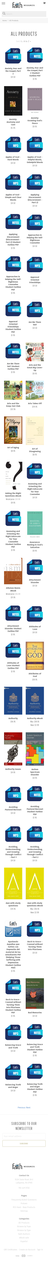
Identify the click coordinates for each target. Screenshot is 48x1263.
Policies (24, 1203)
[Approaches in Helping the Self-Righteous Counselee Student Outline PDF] (13, 264)
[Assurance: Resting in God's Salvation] (34, 524)
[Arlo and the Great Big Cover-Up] (34, 351)
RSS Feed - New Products (24, 1207)
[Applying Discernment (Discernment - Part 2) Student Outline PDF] (13, 222)
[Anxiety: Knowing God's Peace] (34, 100)
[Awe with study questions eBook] (34, 883)
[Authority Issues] (13, 749)
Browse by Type (24, 1230)
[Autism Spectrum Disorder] (34, 749)
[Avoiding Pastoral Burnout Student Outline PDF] (34, 794)
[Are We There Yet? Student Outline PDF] (13, 351)
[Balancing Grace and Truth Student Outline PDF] (34, 1032)
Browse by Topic (24, 1226)
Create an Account (27, 1249)
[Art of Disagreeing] (34, 430)
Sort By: (19, 41)
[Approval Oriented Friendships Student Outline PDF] (13, 309)
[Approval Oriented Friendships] (34, 264)
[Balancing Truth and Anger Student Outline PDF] (34, 1072)
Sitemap (24, 1211)
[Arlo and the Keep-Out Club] (13, 390)
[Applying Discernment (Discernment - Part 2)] (34, 182)
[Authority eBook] (34, 701)
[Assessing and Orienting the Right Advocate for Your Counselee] (34, 471)
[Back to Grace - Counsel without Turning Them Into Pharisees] (34, 928)
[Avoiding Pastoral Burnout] (13, 794)
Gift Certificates (10, 1249)
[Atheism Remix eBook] (13, 571)
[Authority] (13, 701)
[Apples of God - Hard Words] (13, 144)
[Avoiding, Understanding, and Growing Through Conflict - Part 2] (34, 834)
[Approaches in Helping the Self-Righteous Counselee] (34, 222)
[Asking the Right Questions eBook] (13, 476)
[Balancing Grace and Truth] (13, 1032)
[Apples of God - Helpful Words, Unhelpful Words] (34, 144)
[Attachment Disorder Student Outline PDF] (13, 613)
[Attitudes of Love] (34, 613)
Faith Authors (24, 1234)
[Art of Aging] (13, 430)
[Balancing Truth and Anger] (13, 1072)
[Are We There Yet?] (34, 309)
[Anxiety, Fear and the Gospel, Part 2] (13, 55)
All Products (24, 1223)
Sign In (40, 1249)
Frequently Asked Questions (24, 1200)
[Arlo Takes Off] (34, 390)
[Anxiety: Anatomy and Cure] (13, 101)
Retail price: (10, 499)
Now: (33, 725)
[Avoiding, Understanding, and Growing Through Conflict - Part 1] (13, 834)
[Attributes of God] (34, 655)
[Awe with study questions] (13, 883)
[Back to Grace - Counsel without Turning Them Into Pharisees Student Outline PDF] (13, 987)
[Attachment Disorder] (34, 567)
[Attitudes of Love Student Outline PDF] (13, 650)
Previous (21, 1107)
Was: (32, 721)
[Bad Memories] (34, 993)
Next (28, 1107)
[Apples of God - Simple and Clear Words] (13, 182)
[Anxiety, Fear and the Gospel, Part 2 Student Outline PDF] (34, 55)
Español (24, 1241)
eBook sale (24, 1238)
